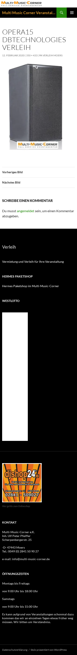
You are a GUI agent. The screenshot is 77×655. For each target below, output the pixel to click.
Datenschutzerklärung (14, 649)
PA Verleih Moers (50, 55)
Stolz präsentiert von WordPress (49, 649)
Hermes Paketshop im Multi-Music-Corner (30, 286)
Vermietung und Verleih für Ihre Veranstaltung (33, 261)
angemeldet (25, 211)
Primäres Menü (72, 12)
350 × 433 (31, 55)
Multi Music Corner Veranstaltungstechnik (29, 12)
